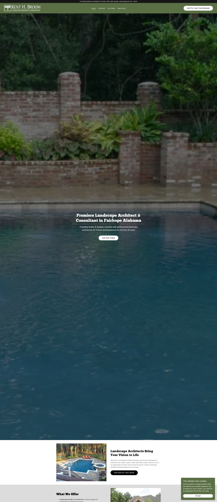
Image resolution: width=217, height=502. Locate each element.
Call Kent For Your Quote (124, 473)
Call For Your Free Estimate (198, 8)
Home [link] (93, 8)
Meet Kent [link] (122, 8)
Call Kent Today (108, 238)
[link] (22, 8)
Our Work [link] (111, 8)
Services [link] (101, 8)
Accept (198, 496)
